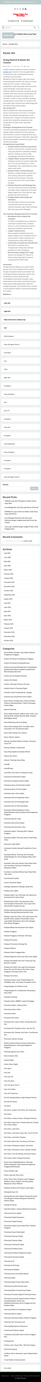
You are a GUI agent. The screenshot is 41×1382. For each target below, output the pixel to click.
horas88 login (8, 768)
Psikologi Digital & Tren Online (14, 1052)
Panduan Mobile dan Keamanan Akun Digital (18, 927)
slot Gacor (7, 353)
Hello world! (28, 541)
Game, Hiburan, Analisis (12, 737)
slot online (7, 1368)
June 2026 (7, 557)
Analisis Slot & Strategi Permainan (15, 676)
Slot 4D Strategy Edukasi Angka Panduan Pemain (20, 1097)
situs (5, 369)
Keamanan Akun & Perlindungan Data (16, 802)
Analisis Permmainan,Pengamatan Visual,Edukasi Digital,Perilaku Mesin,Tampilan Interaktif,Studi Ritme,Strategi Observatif (20, 669)
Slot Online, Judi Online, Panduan (15, 1137)
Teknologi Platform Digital (12, 1314)
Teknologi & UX (9, 1261)
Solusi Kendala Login (11, 1171)
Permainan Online (10, 1013)
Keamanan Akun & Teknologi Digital (16, 806)
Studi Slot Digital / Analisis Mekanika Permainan (20, 1209)
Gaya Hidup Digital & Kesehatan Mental (17, 752)
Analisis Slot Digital (10, 680)
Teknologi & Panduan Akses (13, 1249)
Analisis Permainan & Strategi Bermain (17, 663)
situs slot (7, 427)
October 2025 (8, 591)
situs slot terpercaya (11, 1093)
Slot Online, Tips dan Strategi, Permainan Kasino (20, 1154)
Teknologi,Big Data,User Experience (16, 1326)
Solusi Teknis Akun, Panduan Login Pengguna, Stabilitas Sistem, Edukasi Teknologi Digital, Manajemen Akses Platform (19, 1181)
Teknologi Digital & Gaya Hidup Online (16, 1282)
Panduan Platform (10, 948)
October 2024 (8, 640)
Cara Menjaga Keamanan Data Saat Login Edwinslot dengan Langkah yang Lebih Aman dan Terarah (18, 2)
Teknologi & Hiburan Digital (13, 1240)
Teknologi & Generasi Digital (13, 1236)
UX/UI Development (10, 1349)
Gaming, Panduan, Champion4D (14, 748)
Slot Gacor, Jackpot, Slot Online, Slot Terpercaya (20, 1110)
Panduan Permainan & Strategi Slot (15, 944)
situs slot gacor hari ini (11, 344)
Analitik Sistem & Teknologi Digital (15, 688)
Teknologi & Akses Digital (12, 1213)
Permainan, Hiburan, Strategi (13, 1039)
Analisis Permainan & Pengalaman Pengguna (19, 659)
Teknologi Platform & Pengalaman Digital (17, 1309)
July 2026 (7, 553)
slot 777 (6, 411)
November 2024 (9, 636)
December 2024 (9, 632)
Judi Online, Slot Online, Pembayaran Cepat (18, 773)
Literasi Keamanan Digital (12, 882)
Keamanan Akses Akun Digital (14, 793)
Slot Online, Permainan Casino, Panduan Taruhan (20, 1150)
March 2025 (8, 620)
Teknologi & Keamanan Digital (14, 1244)
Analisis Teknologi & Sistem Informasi (17, 684)
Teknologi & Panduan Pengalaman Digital (17, 1253)
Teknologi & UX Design (11, 1265)
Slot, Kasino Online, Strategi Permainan (17, 1158)
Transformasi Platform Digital (14, 1330)
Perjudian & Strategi (10, 997)
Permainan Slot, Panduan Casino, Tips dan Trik (19, 1028)
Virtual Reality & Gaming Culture (14, 1360)
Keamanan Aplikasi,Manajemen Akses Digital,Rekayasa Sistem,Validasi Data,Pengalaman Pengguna (21, 812)
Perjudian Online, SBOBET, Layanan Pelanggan (19, 1001)
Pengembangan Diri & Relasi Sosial (15, 986)
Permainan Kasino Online (12, 1009)
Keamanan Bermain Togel (12, 819)
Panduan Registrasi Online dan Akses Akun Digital (20, 957)
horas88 (6, 764)
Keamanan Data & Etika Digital (14, 823)
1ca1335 (7, 66)
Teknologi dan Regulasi (12, 1269)
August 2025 (8, 599)
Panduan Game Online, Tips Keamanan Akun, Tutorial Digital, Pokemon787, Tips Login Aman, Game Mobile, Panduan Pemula (20, 904)
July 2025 (7, 603)
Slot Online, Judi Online (11, 1129)
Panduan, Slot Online (11, 976)
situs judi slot (8, 1077)
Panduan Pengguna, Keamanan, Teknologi (18, 936)
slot (5, 361)
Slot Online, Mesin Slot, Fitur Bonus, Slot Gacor (19, 1141)
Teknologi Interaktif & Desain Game (16, 1286)
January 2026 (8, 578)
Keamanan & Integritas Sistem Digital (16, 781)
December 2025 (9, 582)
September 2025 (9, 595)
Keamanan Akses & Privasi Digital (15, 789)
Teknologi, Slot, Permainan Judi (14, 1322)
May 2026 (7, 561)
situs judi (7, 1072)
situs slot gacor (9, 394)
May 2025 (7, 611)
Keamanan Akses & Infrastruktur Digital (17, 785)
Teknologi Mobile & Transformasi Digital (17, 1290)
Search (5, 485)
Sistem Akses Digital (11, 1064)
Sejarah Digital (9, 1060)
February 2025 (8, 624)
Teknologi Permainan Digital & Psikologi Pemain (20, 1294)
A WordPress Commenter (13, 541)
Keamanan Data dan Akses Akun (15, 827)
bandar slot (7, 72)
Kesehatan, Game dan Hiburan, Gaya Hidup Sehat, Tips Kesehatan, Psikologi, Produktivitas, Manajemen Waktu (20, 865)
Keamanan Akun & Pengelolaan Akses (16, 797)
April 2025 (7, 616)
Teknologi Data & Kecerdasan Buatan (16, 1274)
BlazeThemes (21, 1378)
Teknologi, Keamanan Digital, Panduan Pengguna (20, 1318)
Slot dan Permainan (10, 1102)
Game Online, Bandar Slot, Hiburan (15, 733)
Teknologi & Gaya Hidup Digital (14, 1232)
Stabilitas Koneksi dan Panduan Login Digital (19, 1188)
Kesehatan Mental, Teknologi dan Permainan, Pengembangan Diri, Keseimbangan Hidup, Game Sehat (20, 857)
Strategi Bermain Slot (11, 1192)
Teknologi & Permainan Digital (14, 1257)
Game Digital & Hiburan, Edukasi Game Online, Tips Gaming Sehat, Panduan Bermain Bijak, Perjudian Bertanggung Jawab (21, 716)
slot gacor (7, 386)
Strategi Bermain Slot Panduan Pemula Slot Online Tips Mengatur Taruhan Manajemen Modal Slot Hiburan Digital (20, 1198)
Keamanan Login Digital (12, 844)
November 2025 (9, 586)
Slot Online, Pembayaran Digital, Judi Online (18, 1146)
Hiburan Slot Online (10, 756)
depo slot (7, 378)
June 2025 (7, 607)
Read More (6, 294)
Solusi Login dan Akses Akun (13, 1175)
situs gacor (8, 1068)
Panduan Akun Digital (11, 891)
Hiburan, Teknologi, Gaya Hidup (14, 760)
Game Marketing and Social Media (15, 722)
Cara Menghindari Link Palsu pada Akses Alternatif (21, 507)
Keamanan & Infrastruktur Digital (15, 777)
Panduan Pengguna (10, 932)
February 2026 (8, 574)
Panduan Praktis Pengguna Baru (14, 952)
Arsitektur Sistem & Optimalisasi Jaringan (18, 692)
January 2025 (8, 628)
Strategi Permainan (10, 1205)
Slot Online (7, 1114)
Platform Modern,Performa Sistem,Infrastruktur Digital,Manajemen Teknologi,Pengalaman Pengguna (19, 1045)
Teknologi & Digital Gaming (13, 1221)
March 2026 (8, 570)
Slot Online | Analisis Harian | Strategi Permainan (20, 1118)
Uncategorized (9, 1341)
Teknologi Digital (9, 1278)
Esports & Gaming (10, 709)
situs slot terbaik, (10, 1089)
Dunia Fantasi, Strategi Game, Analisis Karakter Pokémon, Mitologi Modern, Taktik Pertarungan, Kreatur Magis (20, 703)
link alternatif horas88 (11, 878)
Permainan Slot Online (11, 1018)
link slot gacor (9, 336)
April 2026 (7, 566)
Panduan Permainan (10, 940)
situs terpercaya (9, 444)
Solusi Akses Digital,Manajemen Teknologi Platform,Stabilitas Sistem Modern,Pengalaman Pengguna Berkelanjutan (19, 1164)
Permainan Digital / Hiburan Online (15, 1005)
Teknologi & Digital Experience (14, 1217)
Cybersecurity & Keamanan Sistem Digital (18, 697)
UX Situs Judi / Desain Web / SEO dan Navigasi (19, 1345)
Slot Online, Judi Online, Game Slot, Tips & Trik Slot (21, 1133)
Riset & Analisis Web (11, 1056)
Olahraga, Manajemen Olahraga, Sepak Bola (18, 887)
